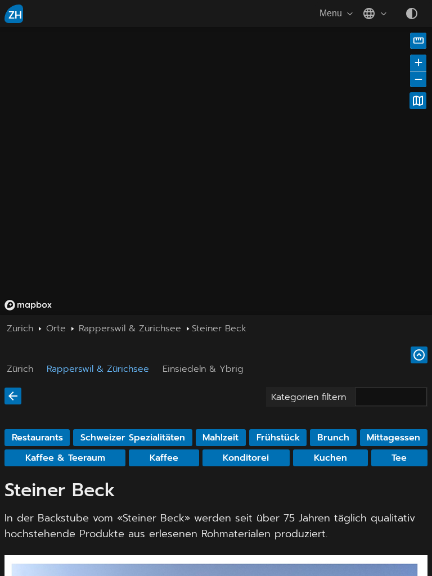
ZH (15, 15)
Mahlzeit (220, 437)
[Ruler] (418, 41)
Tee (399, 458)
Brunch (333, 437)
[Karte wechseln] (418, 100)
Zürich (20, 369)
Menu (331, 13)
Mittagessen (393, 437)
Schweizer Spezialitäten (132, 437)
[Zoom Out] (418, 79)
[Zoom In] (418, 63)
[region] (216, 171)
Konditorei (246, 458)
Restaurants (37, 437)
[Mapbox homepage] (28, 305)
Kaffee (164, 458)
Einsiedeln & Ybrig (203, 369)
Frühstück (278, 437)
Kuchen (330, 458)
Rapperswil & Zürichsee (98, 369)
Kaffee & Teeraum (65, 458)
